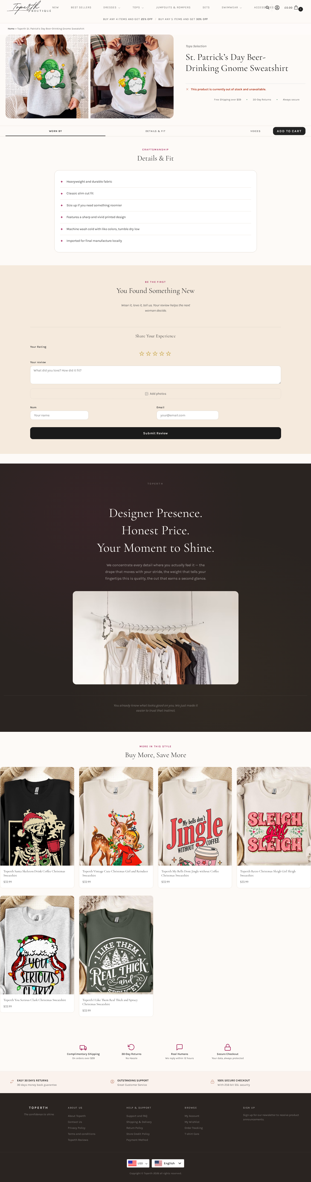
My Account (192, 1116)
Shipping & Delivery (139, 1122)
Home (11, 28)
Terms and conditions (81, 1133)
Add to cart (289, 131)
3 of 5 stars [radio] (155, 353)
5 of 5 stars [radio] (168, 353)
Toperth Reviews (78, 1139)
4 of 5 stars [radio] (162, 353)
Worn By (55, 131)
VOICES (255, 131)
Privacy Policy (76, 1127)
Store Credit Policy (138, 1133)
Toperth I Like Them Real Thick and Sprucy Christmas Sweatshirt (110, 1002)
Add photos (158, 394)
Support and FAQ (136, 1116)
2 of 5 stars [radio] (148, 353)
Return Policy (134, 1127)
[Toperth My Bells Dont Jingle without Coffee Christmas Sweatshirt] (195, 816)
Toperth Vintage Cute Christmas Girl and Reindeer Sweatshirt (115, 873)
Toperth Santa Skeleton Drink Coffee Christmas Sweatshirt (34, 873)
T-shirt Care (192, 1133)
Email (161, 407)
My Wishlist (192, 1122)
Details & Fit (155, 131)
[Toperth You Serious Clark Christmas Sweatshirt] (37, 945)
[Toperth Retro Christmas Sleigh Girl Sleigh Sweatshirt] (274, 816)
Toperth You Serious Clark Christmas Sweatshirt (34, 1000)
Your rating (38, 346)
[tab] (55, 131)
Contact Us (75, 1122)
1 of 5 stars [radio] (142, 353)
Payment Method (137, 1139)
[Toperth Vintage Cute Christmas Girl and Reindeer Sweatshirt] (116, 816)
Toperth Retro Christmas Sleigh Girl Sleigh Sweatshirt (268, 873)
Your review (38, 362)
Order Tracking (194, 1127)
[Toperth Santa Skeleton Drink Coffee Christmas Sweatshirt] (37, 816)
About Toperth (77, 1116)
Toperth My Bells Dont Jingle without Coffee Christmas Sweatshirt (190, 873)
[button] (294, 8)
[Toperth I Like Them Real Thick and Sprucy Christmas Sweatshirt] (116, 945)
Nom (34, 407)
